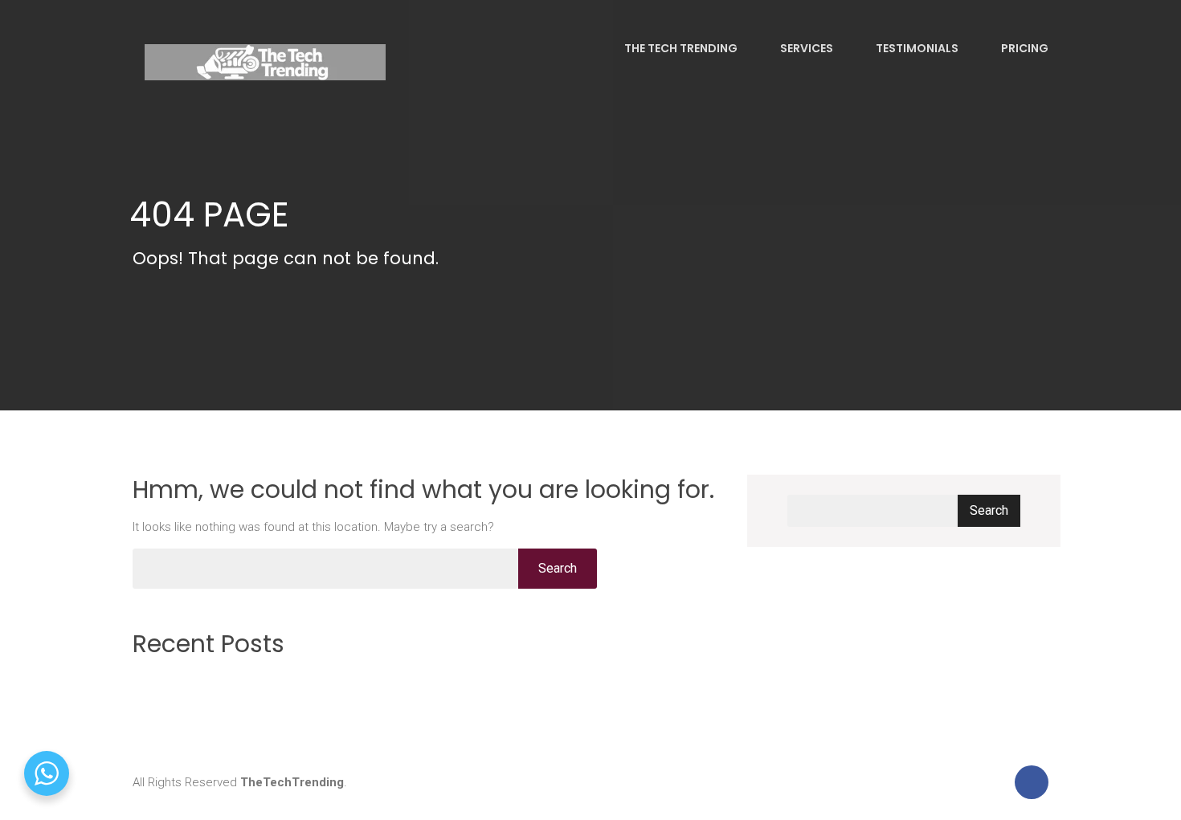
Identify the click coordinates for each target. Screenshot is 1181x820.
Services (805, 48)
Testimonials (915, 48)
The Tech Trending (680, 48)
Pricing (1023, 48)
